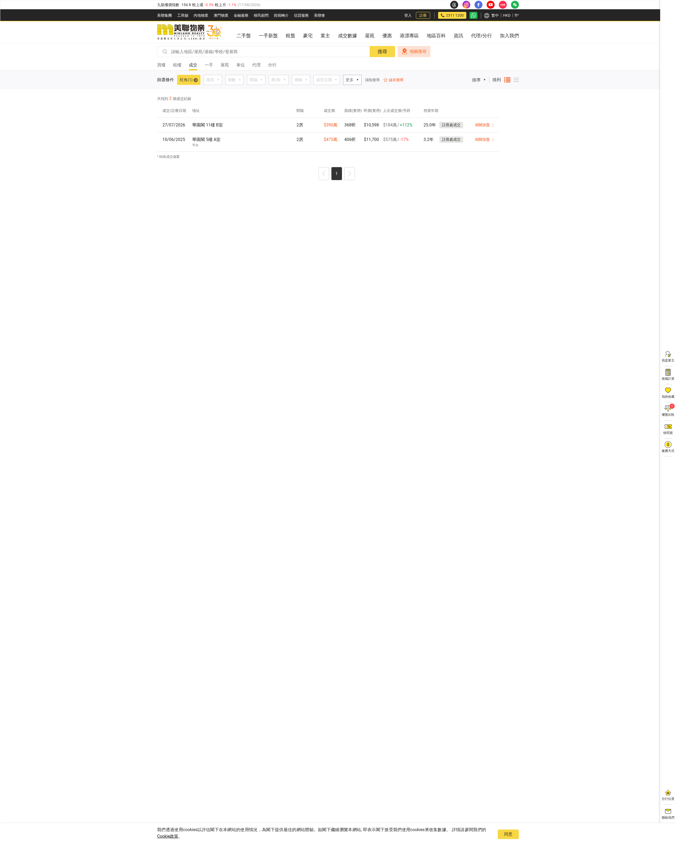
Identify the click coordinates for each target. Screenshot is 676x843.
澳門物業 (221, 15)
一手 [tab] (209, 64)
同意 (508, 834)
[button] (323, 174)
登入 (408, 15)
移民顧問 (261, 15)
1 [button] (336, 173)
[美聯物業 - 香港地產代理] (190, 32)
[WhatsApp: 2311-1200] (473, 15)
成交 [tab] (193, 64)
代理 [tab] (256, 64)
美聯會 (319, 15)
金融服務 (241, 15)
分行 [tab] (272, 64)
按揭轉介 (281, 15)
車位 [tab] (240, 64)
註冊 (423, 15)
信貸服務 (301, 15)
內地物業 (201, 15)
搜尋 (382, 51)
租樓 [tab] (177, 64)
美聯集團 (164, 15)
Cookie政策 (167, 836)
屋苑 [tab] (224, 64)
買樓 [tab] (161, 64)
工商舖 (182, 15)
